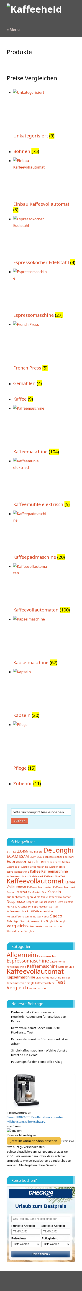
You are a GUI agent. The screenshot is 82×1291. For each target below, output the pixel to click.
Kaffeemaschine (54, 871)
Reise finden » (41, 1254)
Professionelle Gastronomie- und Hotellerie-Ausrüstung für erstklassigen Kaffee (38, 1016)
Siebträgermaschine (32, 921)
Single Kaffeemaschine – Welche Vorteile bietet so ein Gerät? (39, 1052)
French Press (53, 862)
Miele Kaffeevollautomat (56, 897)
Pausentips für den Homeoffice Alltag (36, 1062)
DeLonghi (58, 850)
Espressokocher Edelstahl (58, 856)
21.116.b (11, 851)
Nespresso (16, 901)
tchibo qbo (60, 921)
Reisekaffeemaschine (20, 916)
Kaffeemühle (66, 966)
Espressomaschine (26, 861)
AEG (31, 851)
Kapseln (54, 891)
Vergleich (16, 925)
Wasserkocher (53, 926)
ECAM (12, 856)
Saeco (56, 916)
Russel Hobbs (41, 916)
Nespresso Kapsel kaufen (41, 901)
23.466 (22, 851)
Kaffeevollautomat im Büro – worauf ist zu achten (39, 1041)
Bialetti (38, 851)
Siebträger (13, 921)
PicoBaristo (45, 906)
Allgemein (21, 955)
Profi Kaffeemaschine (40, 911)
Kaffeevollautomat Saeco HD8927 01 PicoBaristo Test (35, 1030)
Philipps (33, 906)
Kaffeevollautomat (35, 880)
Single (49, 921)
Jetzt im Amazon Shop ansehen (33, 1141)
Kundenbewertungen (20, 897)
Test (60, 982)
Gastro (66, 862)
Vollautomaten (35, 926)
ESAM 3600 (36, 856)
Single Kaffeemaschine (41, 983)
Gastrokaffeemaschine (34, 866)
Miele (36, 897)
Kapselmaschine (21, 977)
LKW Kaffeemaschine (48, 977)
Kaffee (35, 871)
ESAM (24, 856)
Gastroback (13, 866)
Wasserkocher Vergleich (21, 931)
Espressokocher (46, 956)
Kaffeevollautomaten (39, 887)
